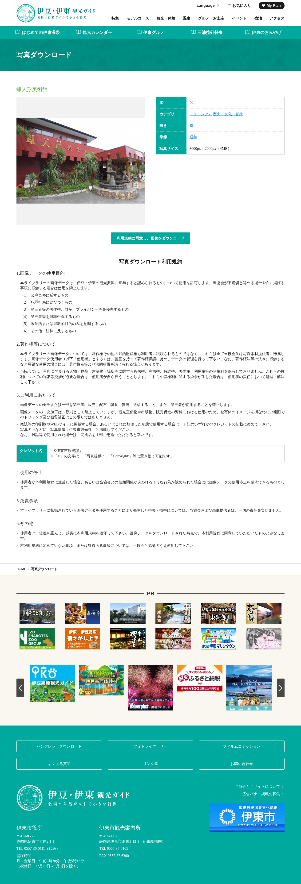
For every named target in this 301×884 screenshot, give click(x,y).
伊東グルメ (153, 32)
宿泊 (258, 18)
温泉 (186, 18)
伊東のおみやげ (266, 32)
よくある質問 (59, 764)
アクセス (277, 18)
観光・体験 (166, 18)
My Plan (274, 6)
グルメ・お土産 (211, 18)
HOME (21, 569)
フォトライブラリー (150, 746)
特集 (115, 18)
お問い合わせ (241, 764)
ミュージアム (201, 114)
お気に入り (241, 6)
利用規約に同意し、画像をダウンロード (150, 238)
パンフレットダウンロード (59, 746)
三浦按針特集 (210, 32)
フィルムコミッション (242, 746)
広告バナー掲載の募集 (261, 794)
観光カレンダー (97, 32)
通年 (193, 137)
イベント (239, 18)
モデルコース (138, 18)
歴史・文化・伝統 (228, 114)
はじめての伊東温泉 (41, 32)
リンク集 (150, 764)
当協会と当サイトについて (257, 786)
